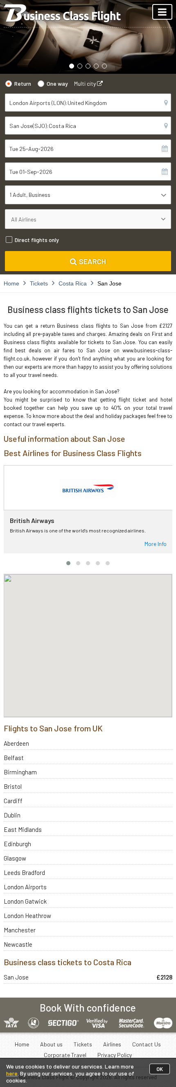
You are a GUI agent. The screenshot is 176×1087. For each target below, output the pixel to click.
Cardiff (13, 800)
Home (22, 1044)
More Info (155, 543)
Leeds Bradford (24, 872)
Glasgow (15, 858)
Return (22, 83)
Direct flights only (37, 239)
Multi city (85, 83)
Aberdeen (16, 743)
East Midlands (23, 829)
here (12, 1073)
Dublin (12, 815)
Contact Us (146, 1044)
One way (57, 83)
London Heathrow (27, 915)
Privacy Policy (114, 1054)
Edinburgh (17, 843)
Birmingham (20, 772)
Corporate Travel (65, 1054)
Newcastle (18, 944)
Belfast (14, 757)
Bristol (13, 786)
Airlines (112, 1044)
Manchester (20, 930)
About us (51, 1044)
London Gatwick (25, 901)
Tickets (83, 1044)
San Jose (16, 977)
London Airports (25, 887)
